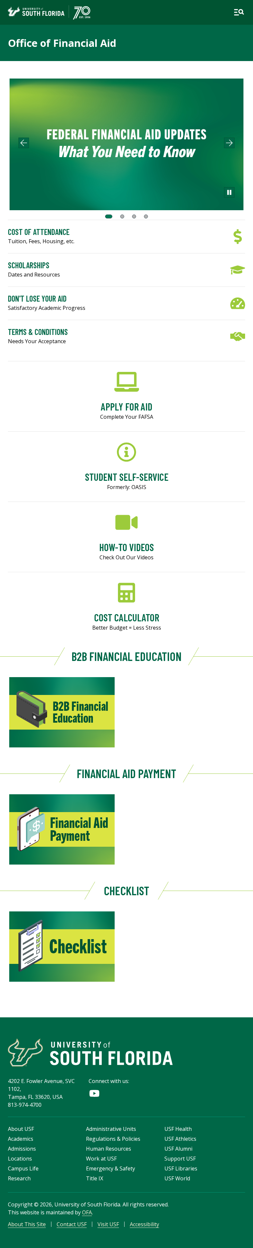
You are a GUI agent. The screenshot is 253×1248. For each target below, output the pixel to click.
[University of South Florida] (90, 1052)
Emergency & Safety (110, 1168)
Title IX (94, 1178)
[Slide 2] (122, 216)
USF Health (178, 1129)
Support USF (180, 1158)
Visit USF (108, 1224)
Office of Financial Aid (62, 43)
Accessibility (144, 1224)
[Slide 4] (146, 216)
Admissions (22, 1148)
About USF (21, 1129)
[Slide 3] (134, 216)
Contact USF (72, 1224)
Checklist (126, 890)
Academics (20, 1138)
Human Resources (108, 1148)
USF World (177, 1178)
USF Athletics (180, 1138)
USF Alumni (178, 1148)
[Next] (229, 143)
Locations (20, 1158)
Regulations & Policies (113, 1138)
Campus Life (23, 1168)
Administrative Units (111, 1129)
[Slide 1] (108, 216)
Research (19, 1178)
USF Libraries (180, 1168)
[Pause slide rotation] (229, 192)
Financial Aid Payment (126, 773)
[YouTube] (94, 1093)
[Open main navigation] (239, 12)
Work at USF (101, 1158)
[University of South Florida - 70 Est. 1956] (49, 12)
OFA (87, 1212)
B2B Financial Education (126, 656)
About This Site (27, 1224)
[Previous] (23, 143)
